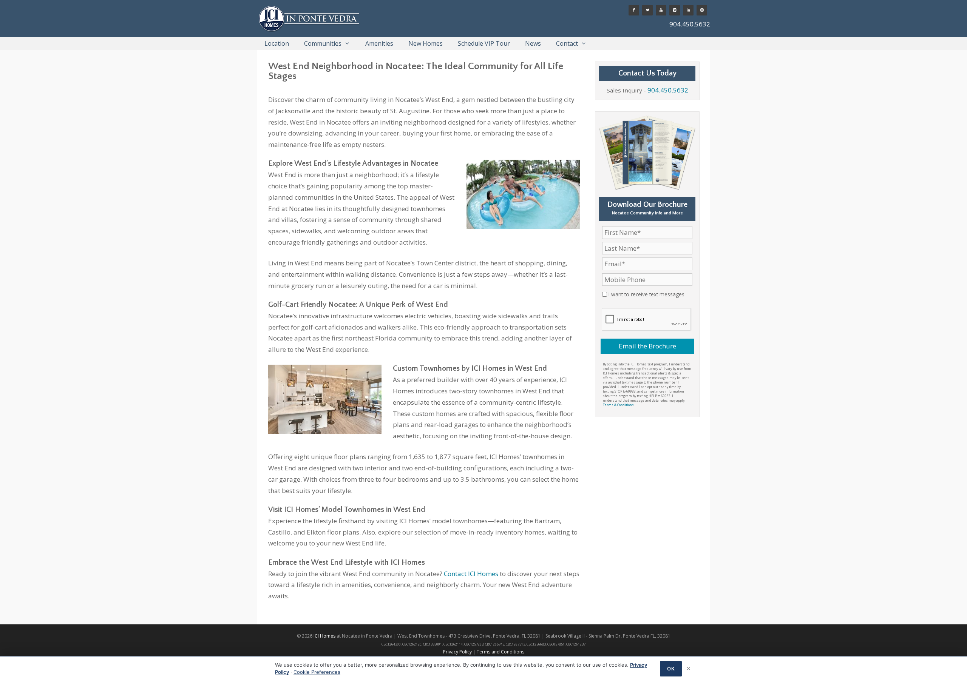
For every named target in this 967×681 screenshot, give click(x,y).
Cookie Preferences (316, 672)
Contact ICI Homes (471, 573)
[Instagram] (702, 10)
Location (276, 43)
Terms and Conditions (500, 652)
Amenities (379, 43)
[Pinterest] (674, 10)
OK (671, 669)
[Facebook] (634, 10)
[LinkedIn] (688, 10)
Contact (567, 43)
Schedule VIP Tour (484, 43)
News (533, 43)
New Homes (425, 43)
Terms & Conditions (618, 405)
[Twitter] (647, 10)
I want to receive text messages (646, 294)
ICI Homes (324, 636)
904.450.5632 (689, 24)
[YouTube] (661, 10)
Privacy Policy (457, 652)
